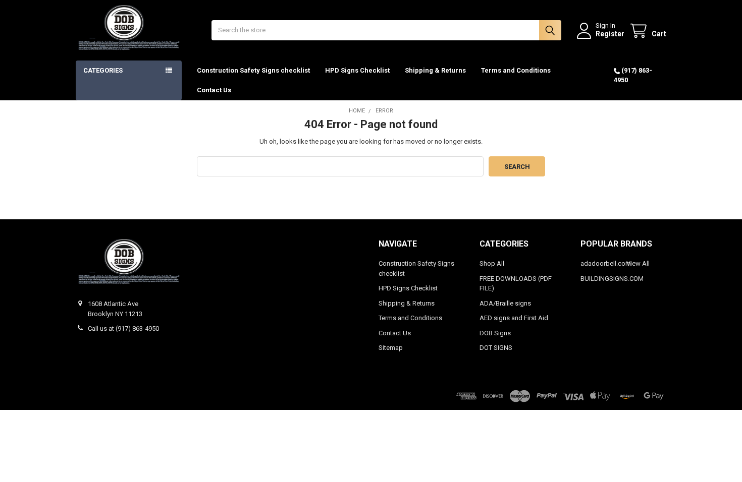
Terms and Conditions (516, 70)
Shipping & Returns (435, 70)
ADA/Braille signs (505, 303)
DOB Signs (495, 333)
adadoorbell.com (605, 263)
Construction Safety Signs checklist (253, 70)
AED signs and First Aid (514, 318)
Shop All (492, 263)
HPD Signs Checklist (357, 70)
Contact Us (214, 90)
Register (610, 34)
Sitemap (391, 347)
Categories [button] (103, 70)
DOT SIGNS (496, 347)
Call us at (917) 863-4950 (123, 328)
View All (638, 263)
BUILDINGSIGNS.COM (612, 278)
